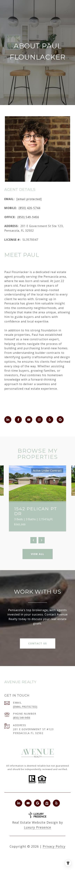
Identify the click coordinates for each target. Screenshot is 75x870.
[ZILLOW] (46, 803)
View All (37, 554)
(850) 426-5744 (29, 208)
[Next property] (41, 540)
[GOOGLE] (60, 419)
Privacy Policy (54, 846)
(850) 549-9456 (28, 217)
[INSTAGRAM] (39, 419)
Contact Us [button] (37, 643)
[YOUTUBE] (28, 419)
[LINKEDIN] (7, 419)
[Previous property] (33, 540)
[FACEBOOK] (18, 419)
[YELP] (49, 419)
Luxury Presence (37, 827)
